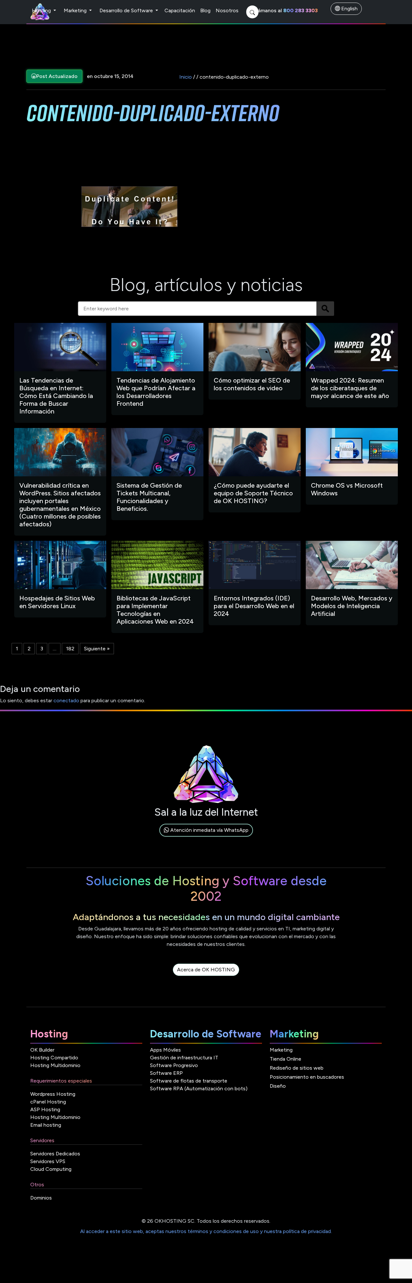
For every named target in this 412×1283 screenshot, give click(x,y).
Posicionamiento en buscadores (307, 1077)
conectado (66, 700)
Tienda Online (285, 1059)
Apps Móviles (165, 1050)
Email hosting (45, 1125)
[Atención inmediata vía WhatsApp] (206, 837)
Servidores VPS (47, 1161)
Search (325, 308)
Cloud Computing (50, 1169)
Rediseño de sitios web (296, 1068)
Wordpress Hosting (52, 1094)
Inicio (185, 77)
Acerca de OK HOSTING (206, 970)
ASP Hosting (45, 1109)
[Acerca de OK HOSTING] (206, 977)
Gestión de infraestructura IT (184, 1058)
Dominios (41, 1198)
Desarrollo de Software (126, 10)
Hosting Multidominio (55, 1065)
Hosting (42, 10)
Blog (205, 10)
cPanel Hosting (48, 1102)
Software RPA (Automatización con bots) (199, 1088)
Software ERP (166, 1073)
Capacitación (179, 10)
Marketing (76, 10)
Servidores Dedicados (55, 1154)
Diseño (278, 1086)
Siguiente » (97, 649)
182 (70, 649)
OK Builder (42, 1050)
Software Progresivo (174, 1065)
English (349, 8)
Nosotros (227, 10)
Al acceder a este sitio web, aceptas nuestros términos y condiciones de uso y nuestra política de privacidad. (206, 1231)
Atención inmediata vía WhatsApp (208, 830)
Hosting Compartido (54, 1058)
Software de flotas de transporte (188, 1081)
